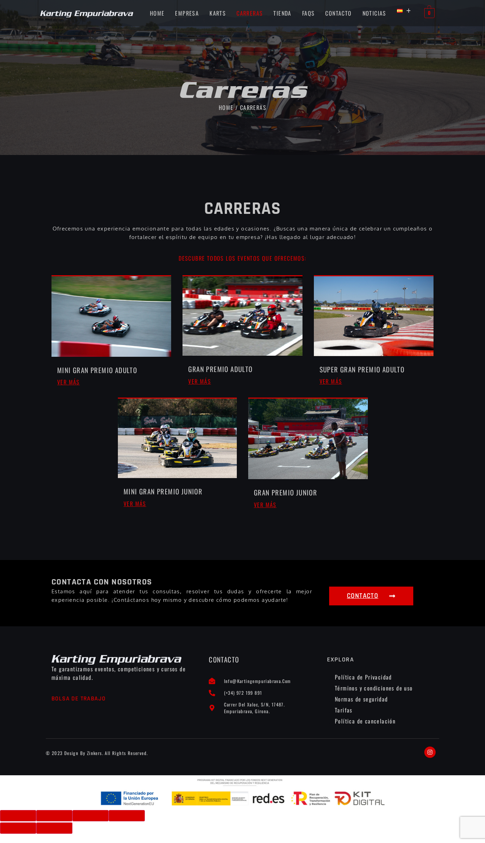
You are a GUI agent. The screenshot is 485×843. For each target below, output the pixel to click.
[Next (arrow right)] (54, 828)
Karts (217, 13)
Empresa (187, 13)
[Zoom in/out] (127, 815)
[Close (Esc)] (18, 815)
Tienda (282, 13)
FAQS (308, 13)
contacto (338, 13)
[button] (404, 11)
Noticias (374, 13)
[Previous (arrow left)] (18, 828)
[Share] (54, 815)
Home (157, 13)
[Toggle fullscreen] (90, 815)
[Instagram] (430, 752)
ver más (68, 382)
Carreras (249, 13)
